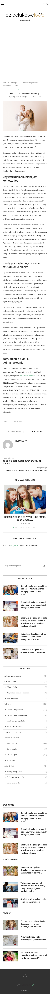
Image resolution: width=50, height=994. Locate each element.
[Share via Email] (41, 432)
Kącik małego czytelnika (27, 721)
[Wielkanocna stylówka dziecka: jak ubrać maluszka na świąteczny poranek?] (10, 871)
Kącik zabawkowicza (27, 727)
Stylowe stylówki (27, 783)
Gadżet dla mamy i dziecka (27, 715)
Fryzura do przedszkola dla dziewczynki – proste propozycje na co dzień (33, 924)
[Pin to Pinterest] (37, 432)
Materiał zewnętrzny (25, 738)
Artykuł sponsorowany (25, 676)
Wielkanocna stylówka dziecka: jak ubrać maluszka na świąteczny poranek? (33, 870)
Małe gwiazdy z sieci (27, 772)
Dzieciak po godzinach (30, 83)
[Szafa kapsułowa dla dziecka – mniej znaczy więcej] (10, 903)
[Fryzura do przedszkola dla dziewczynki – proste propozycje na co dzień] (10, 925)
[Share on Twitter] (35, 432)
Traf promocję (27, 698)
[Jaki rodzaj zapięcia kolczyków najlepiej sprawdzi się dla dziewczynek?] (10, 956)
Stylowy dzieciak (25, 743)
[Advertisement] (25, 53)
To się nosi (27, 760)
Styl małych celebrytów (27, 777)
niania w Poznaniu (27, 376)
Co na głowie (27, 749)
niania (6, 421)
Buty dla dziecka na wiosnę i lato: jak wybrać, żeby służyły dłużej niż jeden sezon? (34, 605)
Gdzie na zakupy (25, 681)
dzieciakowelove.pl (28, 985)
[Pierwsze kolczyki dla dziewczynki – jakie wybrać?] (10, 940)
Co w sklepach (27, 755)
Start (4, 83)
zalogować (14, 546)
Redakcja (23, 97)
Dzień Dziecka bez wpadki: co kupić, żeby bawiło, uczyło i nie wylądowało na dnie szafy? (34, 590)
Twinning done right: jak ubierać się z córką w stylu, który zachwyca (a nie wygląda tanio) (33, 887)
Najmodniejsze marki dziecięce (27, 693)
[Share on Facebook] (32, 432)
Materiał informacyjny (25, 732)
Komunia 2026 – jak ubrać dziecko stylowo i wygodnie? (33, 651)
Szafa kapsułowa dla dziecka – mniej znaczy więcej (33, 900)
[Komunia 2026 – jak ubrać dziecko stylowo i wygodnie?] (10, 653)
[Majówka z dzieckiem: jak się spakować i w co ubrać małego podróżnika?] (10, 638)
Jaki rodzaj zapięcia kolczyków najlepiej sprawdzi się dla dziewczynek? (34, 955)
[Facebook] (43, 4)
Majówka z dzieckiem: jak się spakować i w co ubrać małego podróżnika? (33, 636)
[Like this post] (29, 432)
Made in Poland (27, 687)
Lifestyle (14, 83)
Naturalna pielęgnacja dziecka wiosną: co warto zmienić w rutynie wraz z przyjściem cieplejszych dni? (34, 622)
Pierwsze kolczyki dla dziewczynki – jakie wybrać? (33, 938)
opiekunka (18, 421)
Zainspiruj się (25, 766)
